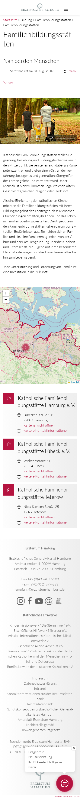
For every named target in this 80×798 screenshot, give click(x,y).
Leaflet (74, 382)
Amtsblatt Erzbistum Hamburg (40, 719)
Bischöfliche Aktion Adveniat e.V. (40, 646)
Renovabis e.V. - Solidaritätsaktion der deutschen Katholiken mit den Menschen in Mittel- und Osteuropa (40, 656)
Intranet (40, 688)
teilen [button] (72, 71)
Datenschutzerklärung (40, 683)
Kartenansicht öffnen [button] (39, 425)
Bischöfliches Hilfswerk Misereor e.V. (40, 630)
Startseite (10, 20)
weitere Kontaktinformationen (45, 430)
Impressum (40, 678)
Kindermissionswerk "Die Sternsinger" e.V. (40, 625)
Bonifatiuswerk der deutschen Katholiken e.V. (40, 666)
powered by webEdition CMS (67, 796)
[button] (66, 9)
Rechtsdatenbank (40, 704)
